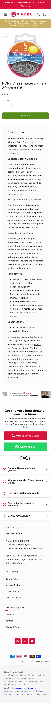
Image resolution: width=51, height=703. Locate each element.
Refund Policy (12, 579)
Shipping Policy (12, 585)
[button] (5, 14)
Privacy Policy (12, 591)
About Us (9, 614)
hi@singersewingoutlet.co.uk (23, 688)
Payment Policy (12, 627)
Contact (9, 621)
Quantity (5, 100)
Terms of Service (13, 597)
